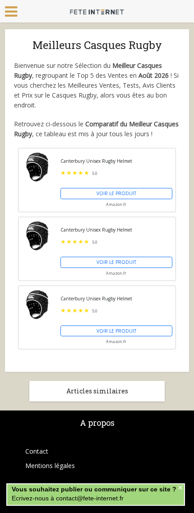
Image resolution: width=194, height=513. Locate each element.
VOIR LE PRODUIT (116, 193)
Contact (36, 451)
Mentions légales (50, 465)
